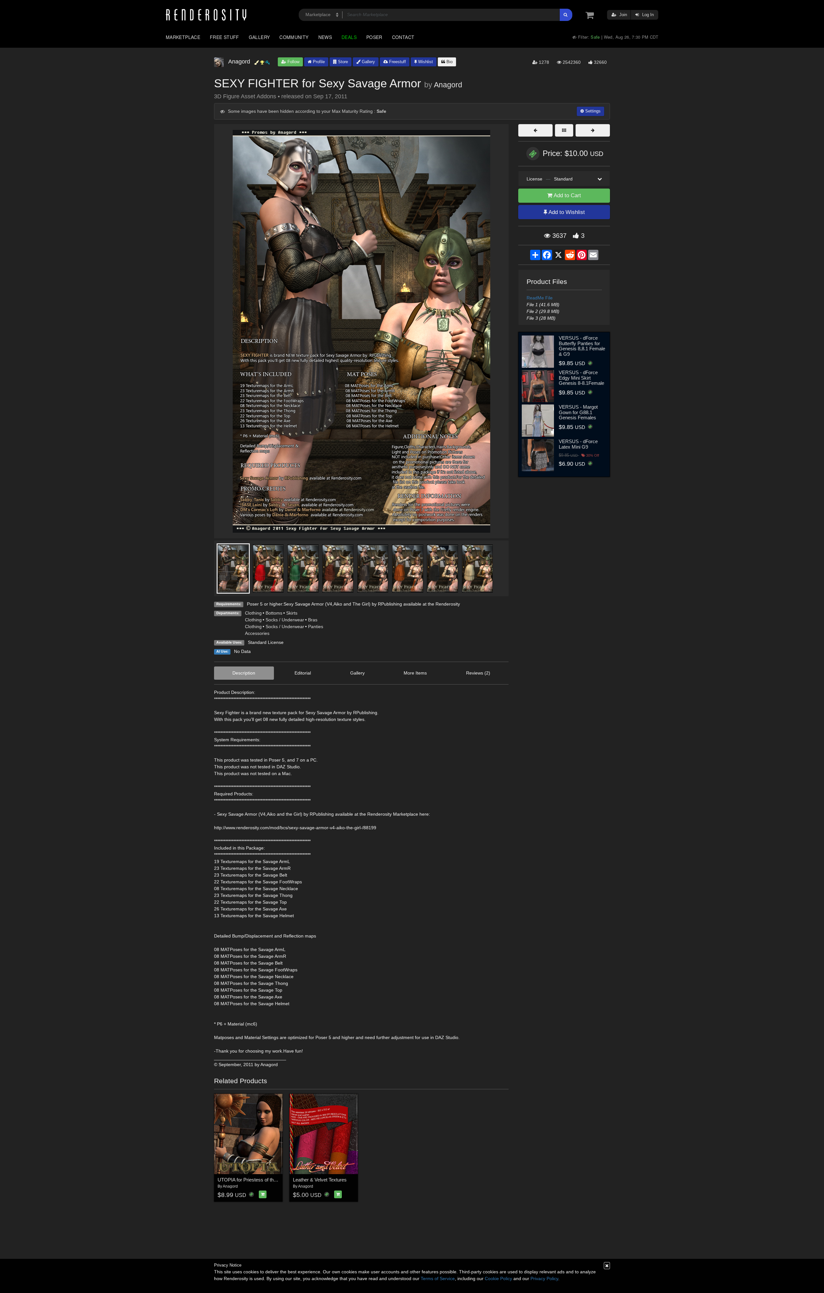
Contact (403, 37)
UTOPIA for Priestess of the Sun (252, 1179)
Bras (312, 619)
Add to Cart (566, 195)
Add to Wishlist (566, 212)
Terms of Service (438, 1278)
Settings (592, 111)
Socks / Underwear (285, 619)
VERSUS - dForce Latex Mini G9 (578, 444)
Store (342, 61)
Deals (349, 37)
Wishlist (425, 61)
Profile (318, 61)
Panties (315, 626)
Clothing (253, 613)
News (325, 37)
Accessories (257, 633)
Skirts (291, 613)
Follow (292, 61)
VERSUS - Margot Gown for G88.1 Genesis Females (578, 412)
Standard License (266, 642)
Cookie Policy (498, 1278)
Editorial (303, 673)
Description (243, 673)
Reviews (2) (478, 673)
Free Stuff (224, 37)
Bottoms (274, 613)
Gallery (259, 37)
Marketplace (183, 37)
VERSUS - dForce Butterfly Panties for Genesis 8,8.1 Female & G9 (582, 346)
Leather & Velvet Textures (320, 1179)
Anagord (448, 85)
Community (293, 37)
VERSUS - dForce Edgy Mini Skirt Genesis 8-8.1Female (581, 378)
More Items (415, 673)
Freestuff (397, 61)
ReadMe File (540, 297)
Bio (449, 61)
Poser (374, 37)
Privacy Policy (544, 1278)
